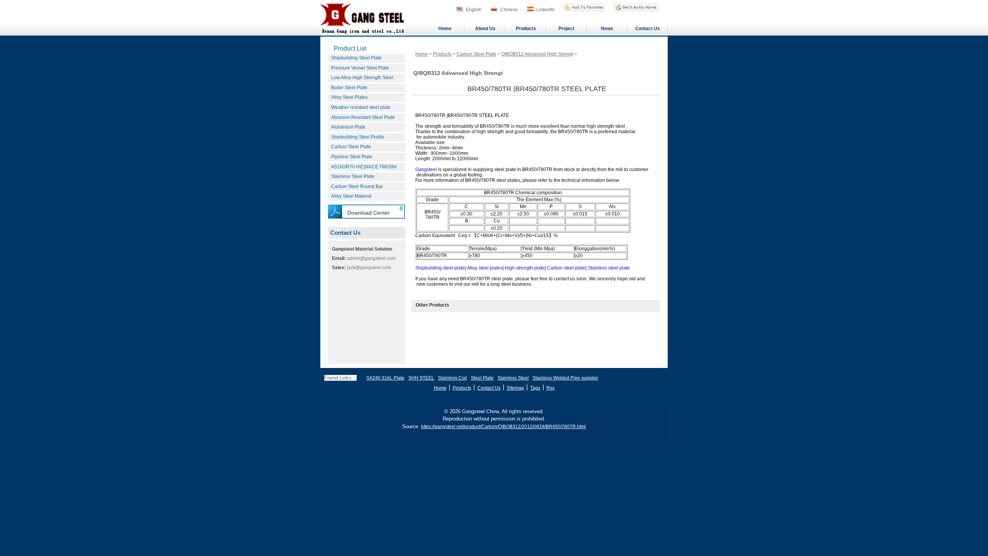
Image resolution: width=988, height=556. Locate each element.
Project (566, 28)
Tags (535, 388)
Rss (550, 388)
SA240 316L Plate (385, 378)
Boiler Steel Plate (349, 87)
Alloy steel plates (484, 268)
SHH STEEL (421, 378)
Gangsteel (426, 169)
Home (445, 28)
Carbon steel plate (566, 268)
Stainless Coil (452, 378)
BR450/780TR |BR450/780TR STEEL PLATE (536, 89)
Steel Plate (482, 378)
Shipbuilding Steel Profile (357, 137)
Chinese (509, 9)
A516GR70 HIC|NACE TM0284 (364, 167)
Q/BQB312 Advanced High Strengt (537, 54)
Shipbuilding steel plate (440, 268)
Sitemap (515, 388)
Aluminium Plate (348, 127)
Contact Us (647, 28)
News (607, 28)
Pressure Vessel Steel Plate (360, 68)
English (474, 9)
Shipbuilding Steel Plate (356, 58)
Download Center (368, 213)
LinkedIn (545, 9)
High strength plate (525, 268)
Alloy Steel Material (351, 196)
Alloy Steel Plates (349, 97)
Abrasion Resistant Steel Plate (363, 117)
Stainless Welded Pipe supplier (565, 378)
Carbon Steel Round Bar (357, 186)
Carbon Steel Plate (351, 146)
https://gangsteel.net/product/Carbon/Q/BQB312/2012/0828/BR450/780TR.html (503, 426)
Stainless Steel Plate (352, 176)
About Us (485, 28)
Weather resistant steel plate (361, 107)
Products (526, 28)
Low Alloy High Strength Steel (362, 77)
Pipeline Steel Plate (351, 156)
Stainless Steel (513, 378)
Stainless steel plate (609, 268)
